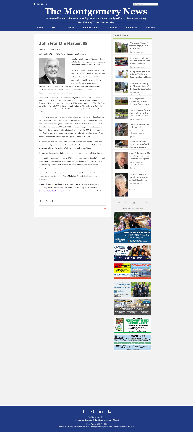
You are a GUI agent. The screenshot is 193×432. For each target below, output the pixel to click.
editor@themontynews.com (124, 426)
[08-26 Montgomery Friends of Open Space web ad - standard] (132, 325)
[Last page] (146, 202)
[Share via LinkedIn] (53, 201)
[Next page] (139, 202)
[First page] (119, 202)
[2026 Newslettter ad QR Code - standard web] (132, 396)
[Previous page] (125, 202)
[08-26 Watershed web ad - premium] (132, 227)
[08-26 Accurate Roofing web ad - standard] (132, 271)
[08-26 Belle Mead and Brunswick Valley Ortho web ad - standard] (132, 253)
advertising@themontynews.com (77, 426)
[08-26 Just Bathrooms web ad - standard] (132, 307)
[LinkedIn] (42, 4)
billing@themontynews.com (101, 426)
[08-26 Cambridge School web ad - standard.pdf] (132, 378)
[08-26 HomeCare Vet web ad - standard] (132, 342)
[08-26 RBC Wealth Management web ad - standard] (132, 289)
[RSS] (46, 4)
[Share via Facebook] (40, 201)
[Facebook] (34, 4)
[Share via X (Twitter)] (47, 201)
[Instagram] (38, 4)
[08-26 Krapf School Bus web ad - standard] (132, 360)
